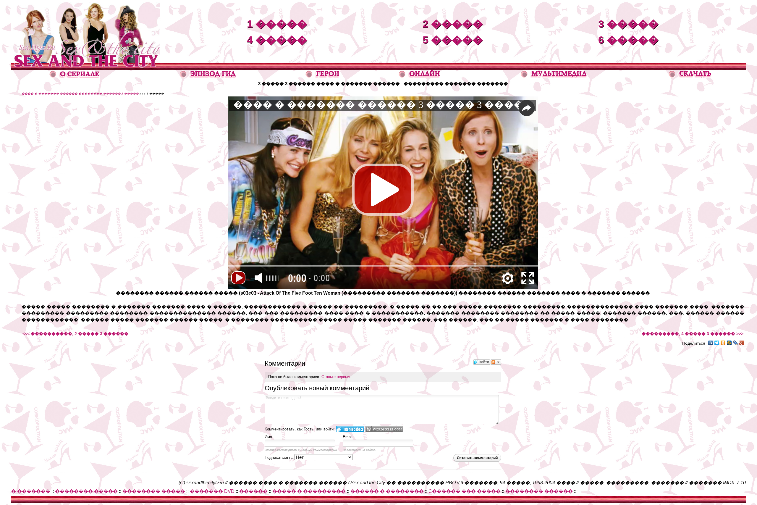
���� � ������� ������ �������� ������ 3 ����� (80, 93)
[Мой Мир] (729, 343)
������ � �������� (387, 491)
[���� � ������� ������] (85, 61)
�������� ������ (539, 491)
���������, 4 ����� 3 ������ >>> (692, 333)
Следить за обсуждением (496, 362)
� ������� (30, 491)
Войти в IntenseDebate (350, 429)
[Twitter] (717, 343)
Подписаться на (280, 457)
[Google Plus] (742, 343)
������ (253, 491)
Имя (268, 437)
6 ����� (628, 40)
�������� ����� (86, 491)
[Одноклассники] (723, 343)
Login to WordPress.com (384, 429)
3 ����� (628, 24)
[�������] (690, 76)
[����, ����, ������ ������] (553, 76)
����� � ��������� (309, 491)
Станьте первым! (336, 377)
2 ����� (453, 24)
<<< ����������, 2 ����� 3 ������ (75, 333)
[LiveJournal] (735, 343)
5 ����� (453, 40)
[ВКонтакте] (711, 343)
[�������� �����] (208, 76)
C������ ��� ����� (464, 491)
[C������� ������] (419, 76)
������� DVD (212, 491)
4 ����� (277, 40)
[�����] (323, 76)
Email (347, 437)
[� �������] (74, 76)
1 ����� (277, 24)
